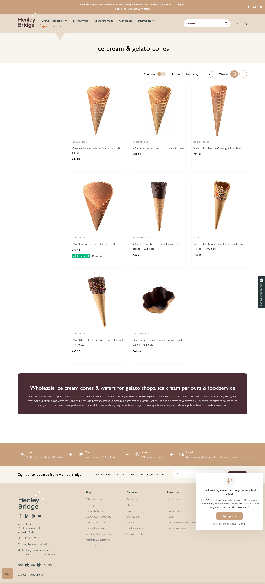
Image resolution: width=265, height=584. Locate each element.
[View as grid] (234, 74)
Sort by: (176, 74)
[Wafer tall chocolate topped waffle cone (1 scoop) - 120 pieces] (158, 205)
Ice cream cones (79, 142)
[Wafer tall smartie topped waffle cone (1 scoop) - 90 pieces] (98, 301)
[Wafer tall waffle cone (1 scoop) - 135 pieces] (219, 109)
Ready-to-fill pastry (142, 333)
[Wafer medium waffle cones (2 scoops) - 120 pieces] (98, 109)
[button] (261, 292)
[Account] (237, 23)
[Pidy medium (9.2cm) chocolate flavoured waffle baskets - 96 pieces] (158, 301)
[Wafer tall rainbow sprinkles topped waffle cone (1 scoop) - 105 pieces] (219, 205)
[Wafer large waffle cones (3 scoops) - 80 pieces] (98, 205)
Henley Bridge (35, 574)
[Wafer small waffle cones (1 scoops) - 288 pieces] (158, 109)
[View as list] (243, 74)
